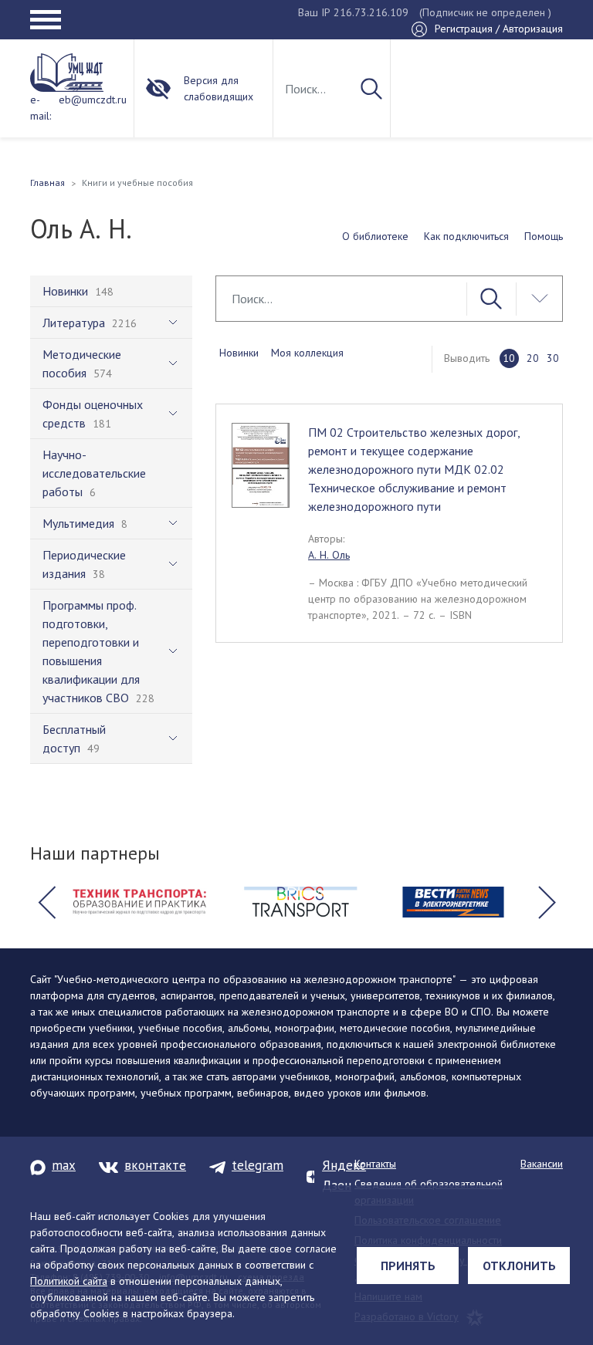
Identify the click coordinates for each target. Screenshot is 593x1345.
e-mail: (40, 108)
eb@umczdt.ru (93, 99)
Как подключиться (466, 236)
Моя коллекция (307, 353)
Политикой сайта (68, 1281)
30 (553, 358)
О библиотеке (375, 236)
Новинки (239, 353)
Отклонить (519, 1265)
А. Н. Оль (329, 555)
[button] (46, 902)
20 (533, 358)
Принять (408, 1265)
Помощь (543, 236)
